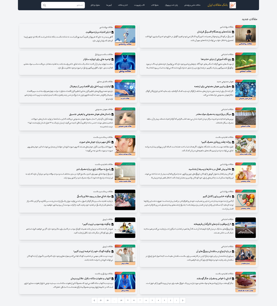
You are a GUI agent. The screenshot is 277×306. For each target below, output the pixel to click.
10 (121, 300)
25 (100, 300)
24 (107, 300)
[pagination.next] (94, 300)
